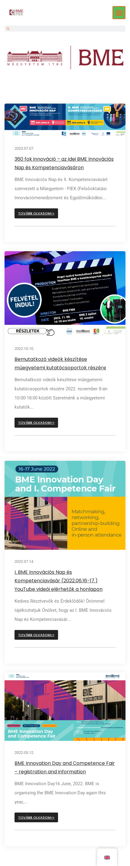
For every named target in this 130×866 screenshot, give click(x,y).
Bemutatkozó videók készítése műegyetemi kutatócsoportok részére (60, 363)
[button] (118, 12)
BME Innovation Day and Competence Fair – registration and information (65, 767)
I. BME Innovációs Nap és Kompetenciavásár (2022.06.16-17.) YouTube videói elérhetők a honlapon (58, 580)
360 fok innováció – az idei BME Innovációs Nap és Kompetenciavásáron (64, 163)
